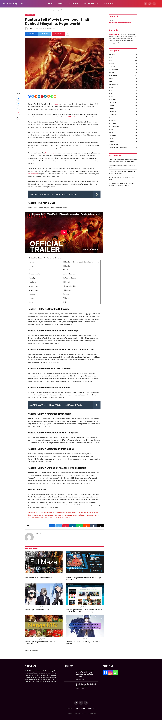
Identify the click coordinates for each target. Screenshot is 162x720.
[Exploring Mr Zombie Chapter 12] (44, 594)
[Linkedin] (39, 96)
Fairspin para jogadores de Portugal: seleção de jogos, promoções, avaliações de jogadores (85, 673)
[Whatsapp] (51, 96)
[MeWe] (45, 96)
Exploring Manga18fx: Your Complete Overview (40, 643)
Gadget (111, 87)
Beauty (111, 57)
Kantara (57, 104)
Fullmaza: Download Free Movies (38, 578)
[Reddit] (35, 96)
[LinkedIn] (18, 108)
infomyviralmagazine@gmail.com (120, 22)
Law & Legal (112, 102)
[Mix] (48, 96)
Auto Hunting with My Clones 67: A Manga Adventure (83, 579)
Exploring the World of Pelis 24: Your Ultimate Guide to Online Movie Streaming (84, 611)
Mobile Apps (112, 114)
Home (50, 3)
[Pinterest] (18, 113)
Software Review (114, 126)
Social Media (112, 123)
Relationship (112, 120)
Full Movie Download (74, 117)
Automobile (109, 3)
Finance (111, 81)
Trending (111, 141)
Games (111, 90)
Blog (110, 60)
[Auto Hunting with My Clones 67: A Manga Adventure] (85, 562)
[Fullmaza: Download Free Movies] (44, 562)
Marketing (112, 108)
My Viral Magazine (13, 3)
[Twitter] (18, 103)
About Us (69, 708)
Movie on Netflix (50, 153)
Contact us (92, 708)
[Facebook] (18, 99)
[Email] (18, 118)
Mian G (32, 28)
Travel (111, 138)
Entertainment (30, 15)
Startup (111, 132)
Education (112, 72)
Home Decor (112, 99)
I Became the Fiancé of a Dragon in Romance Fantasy (84, 643)
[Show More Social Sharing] (67, 34)
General (111, 93)
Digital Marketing (91, 3)
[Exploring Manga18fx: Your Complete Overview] (44, 626)
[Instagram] (110, 672)
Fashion (111, 78)
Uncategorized (113, 144)
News (110, 117)
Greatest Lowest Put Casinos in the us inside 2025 (86, 685)
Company (112, 66)
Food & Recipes (113, 84)
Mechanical (112, 111)
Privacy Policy (80, 708)
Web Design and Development (118, 147)
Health (111, 96)
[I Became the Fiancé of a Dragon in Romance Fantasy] (85, 626)
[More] (55, 96)
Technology (74, 3)
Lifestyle (111, 105)
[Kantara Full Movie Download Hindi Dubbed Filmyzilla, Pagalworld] (64, 63)
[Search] (158, 4)
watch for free (33, 174)
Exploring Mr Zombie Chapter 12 (38, 610)
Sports (111, 129)
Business (61, 3)
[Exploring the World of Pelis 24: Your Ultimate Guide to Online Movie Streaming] (85, 594)
